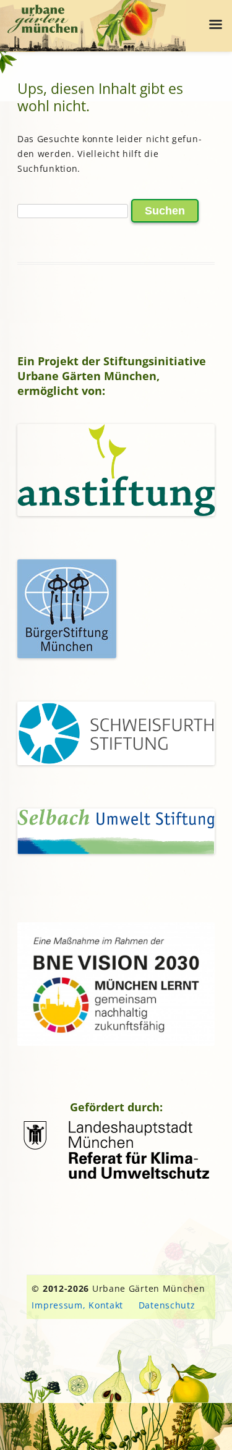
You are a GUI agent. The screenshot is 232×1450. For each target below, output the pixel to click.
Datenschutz (167, 1305)
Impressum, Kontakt (77, 1305)
